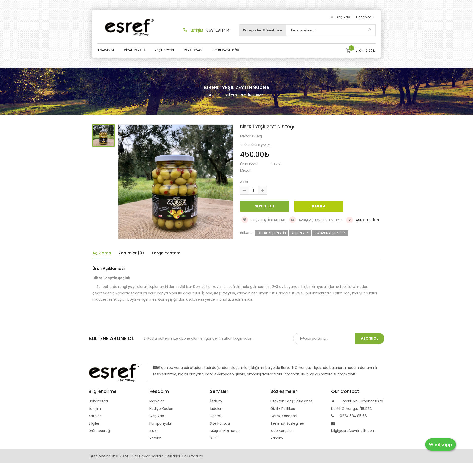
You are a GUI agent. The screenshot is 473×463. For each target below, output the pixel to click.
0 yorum (264, 145)
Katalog (95, 415)
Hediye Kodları (161, 408)
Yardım (155, 438)
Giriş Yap (342, 17)
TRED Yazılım (192, 456)
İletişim (95, 408)
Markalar (156, 401)
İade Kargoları (282, 430)
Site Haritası (220, 423)
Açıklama (101, 253)
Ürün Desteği (100, 430)
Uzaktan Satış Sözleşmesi (291, 401)
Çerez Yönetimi (283, 415)
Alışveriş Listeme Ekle (268, 219)
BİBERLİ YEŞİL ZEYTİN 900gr (240, 95)
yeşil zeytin (300, 233)
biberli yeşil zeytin (272, 233)
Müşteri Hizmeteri (225, 430)
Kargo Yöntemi (166, 253)
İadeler (215, 408)
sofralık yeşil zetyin (330, 233)
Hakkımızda (98, 401)
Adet (244, 181)
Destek (216, 415)
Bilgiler (94, 423)
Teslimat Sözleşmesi (287, 423)
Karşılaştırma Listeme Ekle (320, 219)
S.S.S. (153, 430)
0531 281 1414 (217, 30)
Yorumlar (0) (131, 253)
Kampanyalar (160, 423)
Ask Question (367, 220)
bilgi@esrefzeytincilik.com (353, 430)
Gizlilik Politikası (283, 408)
